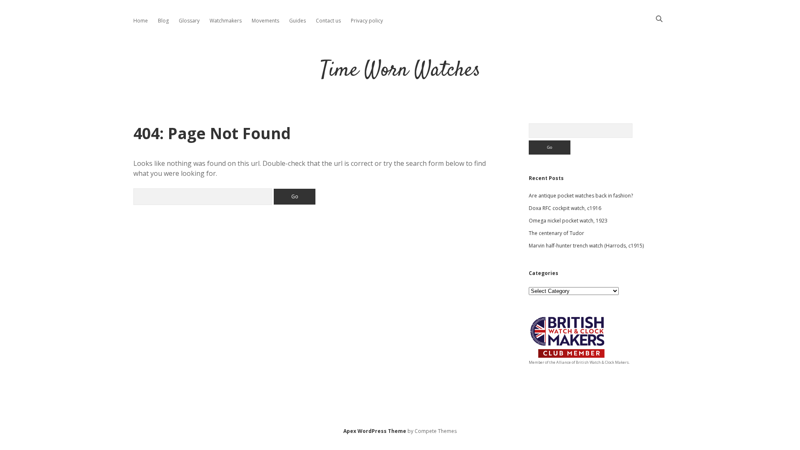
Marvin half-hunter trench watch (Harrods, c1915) (586, 245)
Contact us (328, 20)
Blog (163, 20)
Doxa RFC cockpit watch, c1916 (565, 208)
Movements (265, 20)
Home (140, 20)
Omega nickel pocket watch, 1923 (568, 220)
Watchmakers (226, 20)
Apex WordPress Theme (374, 431)
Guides (297, 20)
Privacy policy (367, 20)
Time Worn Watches (400, 70)
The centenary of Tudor (556, 233)
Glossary (189, 20)
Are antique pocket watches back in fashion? (581, 195)
